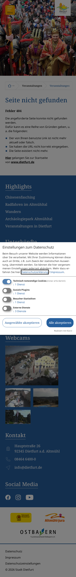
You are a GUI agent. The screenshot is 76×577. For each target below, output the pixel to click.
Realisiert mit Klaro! (63, 330)
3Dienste (19, 311)
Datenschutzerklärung (35, 272)
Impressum (57, 272)
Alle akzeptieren (60, 323)
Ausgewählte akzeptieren (22, 323)
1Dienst (19, 284)
